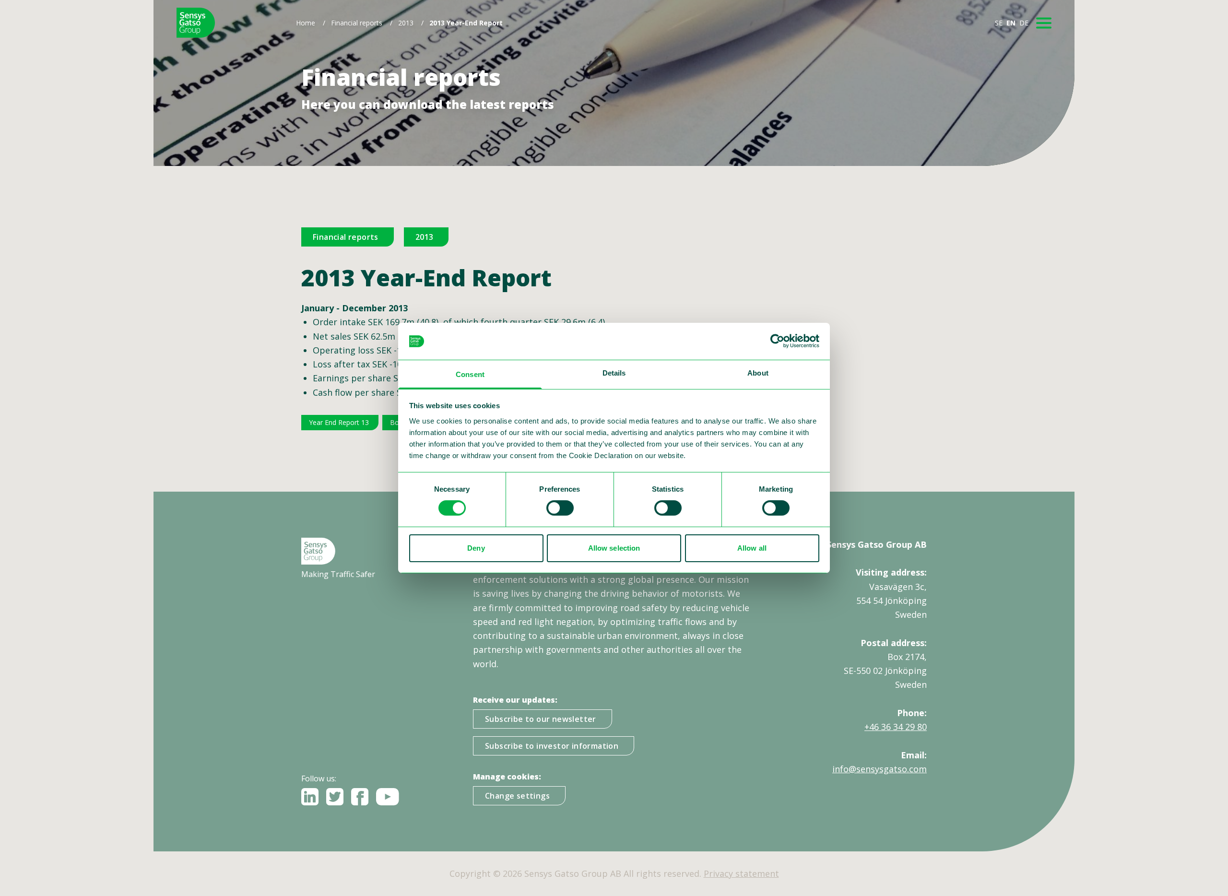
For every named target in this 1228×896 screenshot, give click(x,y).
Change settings (517, 795)
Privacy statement (741, 873)
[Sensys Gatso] (196, 23)
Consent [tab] (470, 374)
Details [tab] (614, 373)
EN (1010, 22)
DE (1023, 22)
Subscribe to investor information (551, 746)
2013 (405, 22)
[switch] (560, 508)
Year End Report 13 (339, 422)
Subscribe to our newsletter (540, 719)
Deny (475, 548)
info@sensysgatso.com (879, 769)
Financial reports (356, 22)
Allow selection (614, 548)
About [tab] (757, 373)
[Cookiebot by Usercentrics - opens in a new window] (777, 341)
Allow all (752, 548)
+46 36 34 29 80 (895, 726)
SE (999, 22)
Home (305, 22)
